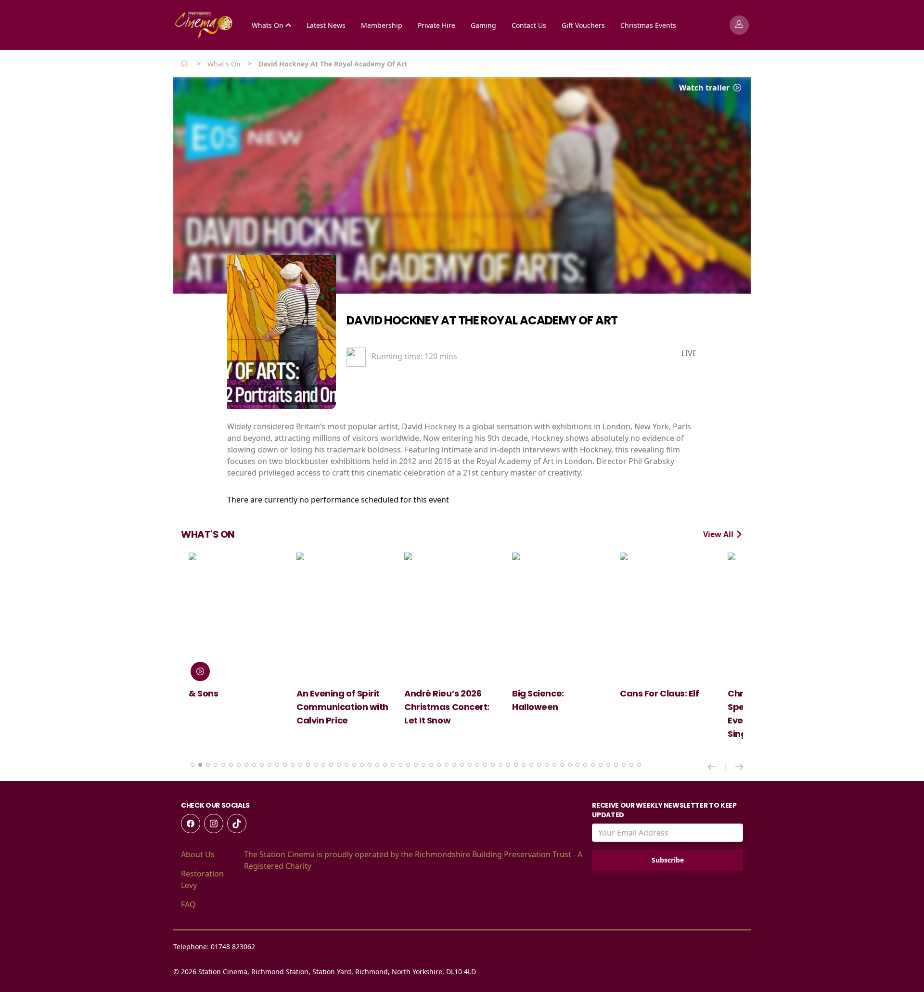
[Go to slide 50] (570, 765)
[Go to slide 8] (246, 765)
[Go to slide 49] (562, 765)
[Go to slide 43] (516, 765)
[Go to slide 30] (416, 765)
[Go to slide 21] (346, 765)
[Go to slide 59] (639, 765)
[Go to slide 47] (547, 765)
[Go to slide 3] (208, 765)
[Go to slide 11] (269, 765)
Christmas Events (648, 25)
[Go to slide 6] (231, 765)
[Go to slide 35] (454, 765)
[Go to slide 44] (524, 765)
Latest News (326, 25)
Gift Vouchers (583, 25)
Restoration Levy (202, 879)
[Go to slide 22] (354, 765)
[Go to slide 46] (539, 765)
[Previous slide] (717, 767)
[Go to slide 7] (239, 765)
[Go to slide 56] (616, 765)
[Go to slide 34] (447, 765)
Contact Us (529, 25)
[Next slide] (739, 767)
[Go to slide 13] (285, 765)
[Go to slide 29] (408, 765)
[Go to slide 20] (339, 765)
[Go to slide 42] (508, 765)
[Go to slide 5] (223, 765)
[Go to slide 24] (370, 765)
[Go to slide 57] (624, 765)
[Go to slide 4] (216, 765)
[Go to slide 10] (262, 765)
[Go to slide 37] (470, 765)
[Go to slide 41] (500, 765)
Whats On (268, 25)
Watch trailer (705, 87)
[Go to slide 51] (577, 765)
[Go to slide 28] (400, 765)
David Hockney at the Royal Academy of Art (481, 320)
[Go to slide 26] (385, 765)
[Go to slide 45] (531, 765)
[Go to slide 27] (393, 765)
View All (719, 534)
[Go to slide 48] (554, 765)
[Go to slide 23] (362, 765)
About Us (198, 854)
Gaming (483, 25)
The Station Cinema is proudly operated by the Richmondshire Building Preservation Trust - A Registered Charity (413, 860)
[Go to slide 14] (293, 765)
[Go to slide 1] (192, 765)
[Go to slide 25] (377, 765)
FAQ (188, 904)
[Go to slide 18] (323, 765)
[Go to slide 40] (493, 765)
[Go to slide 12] (277, 765)
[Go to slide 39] (485, 765)
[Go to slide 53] (593, 765)
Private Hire (436, 25)
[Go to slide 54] (601, 765)
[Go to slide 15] (300, 765)
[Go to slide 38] (477, 765)
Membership (381, 25)
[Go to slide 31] (423, 765)
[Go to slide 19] (331, 765)
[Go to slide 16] (308, 765)
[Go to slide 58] (631, 765)
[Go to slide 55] (608, 765)
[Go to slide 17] (316, 765)
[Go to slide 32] (431, 765)
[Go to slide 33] (439, 765)
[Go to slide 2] (200, 765)
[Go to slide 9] (254, 765)
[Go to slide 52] (585, 765)
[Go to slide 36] (462, 765)
